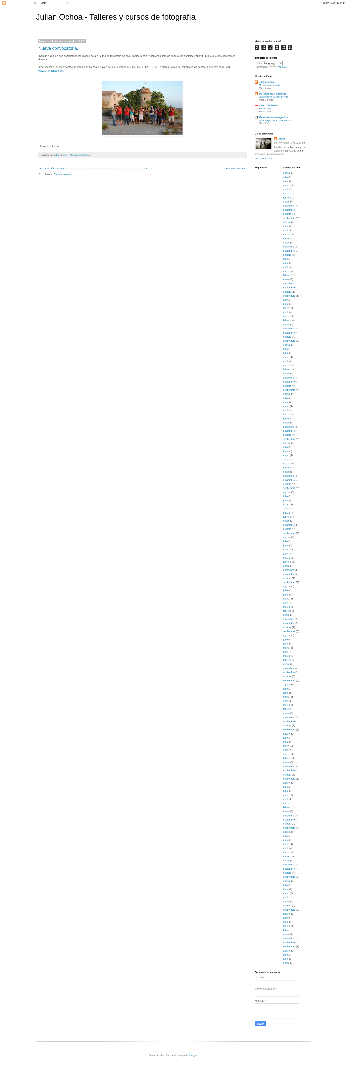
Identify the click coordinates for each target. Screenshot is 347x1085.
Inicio (145, 168)
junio (286, 181)
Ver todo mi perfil (264, 158)
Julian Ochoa (266, 82)
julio (285, 177)
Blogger (193, 1055)
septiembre (289, 218)
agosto (287, 173)
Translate (282, 67)
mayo (286, 185)
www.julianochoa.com (50, 70)
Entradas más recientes (52, 168)
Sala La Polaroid (268, 105)
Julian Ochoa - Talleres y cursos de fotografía (116, 16)
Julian (281, 138)
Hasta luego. (265, 108)
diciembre (288, 205)
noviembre (289, 210)
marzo (286, 193)
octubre (287, 214)
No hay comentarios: (80, 155)
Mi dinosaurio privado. (269, 85)
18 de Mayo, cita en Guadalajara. (275, 120)
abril (285, 189)
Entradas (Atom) (62, 174)
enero (286, 201)
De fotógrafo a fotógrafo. (273, 93)
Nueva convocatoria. (58, 48)
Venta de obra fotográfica (273, 117)
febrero (287, 197)
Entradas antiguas (235, 168)
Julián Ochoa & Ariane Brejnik (273, 97)
